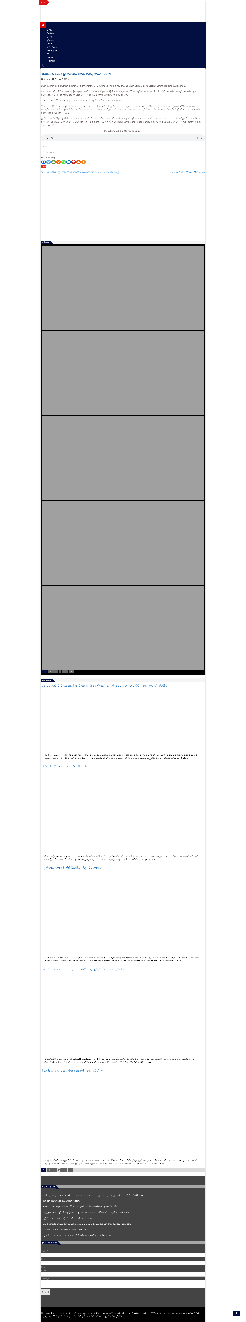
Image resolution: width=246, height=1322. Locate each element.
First (43, 1259)
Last (43, 1267)
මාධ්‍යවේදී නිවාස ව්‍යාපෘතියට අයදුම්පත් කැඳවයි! (66, 1229)
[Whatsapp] (63, 162)
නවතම (49, 30)
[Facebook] (43, 162)
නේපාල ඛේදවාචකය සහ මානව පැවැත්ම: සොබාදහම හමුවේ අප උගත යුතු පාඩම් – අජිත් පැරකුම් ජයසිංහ (105, 685)
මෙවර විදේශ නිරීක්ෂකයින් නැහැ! (188, 172)
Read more (185, 758)
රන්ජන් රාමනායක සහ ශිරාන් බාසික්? (64, 766)
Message (46, 1278)
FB (48, 54)
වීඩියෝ (50, 44)
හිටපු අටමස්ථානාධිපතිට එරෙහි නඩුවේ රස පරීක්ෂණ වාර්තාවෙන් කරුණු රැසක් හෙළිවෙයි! (87, 1224)
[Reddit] (78, 162)
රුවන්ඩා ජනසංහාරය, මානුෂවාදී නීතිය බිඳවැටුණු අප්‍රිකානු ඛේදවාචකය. (84, 969)
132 (64, 671)
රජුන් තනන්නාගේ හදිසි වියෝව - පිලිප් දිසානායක (71, 867)
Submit (45, 1292)
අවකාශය (50, 40)
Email (44, 1270)
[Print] (58, 162)
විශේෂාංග (50, 33)
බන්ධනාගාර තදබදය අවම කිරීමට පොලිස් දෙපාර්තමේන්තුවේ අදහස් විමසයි (80, 1206)
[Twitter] (48, 162)
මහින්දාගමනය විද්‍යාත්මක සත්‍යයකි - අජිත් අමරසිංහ (73, 1070)
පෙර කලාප (51, 51)
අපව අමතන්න (52, 47)
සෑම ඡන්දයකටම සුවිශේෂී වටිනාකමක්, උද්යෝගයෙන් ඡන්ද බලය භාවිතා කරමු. (80, 172)
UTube (50, 58)
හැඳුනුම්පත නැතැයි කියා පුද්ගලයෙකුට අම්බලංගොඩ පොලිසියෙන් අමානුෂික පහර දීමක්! (86, 1212)
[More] (83, 162)
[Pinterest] (73, 162)
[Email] (53, 162)
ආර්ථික (49, 37)
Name (44, 1251)
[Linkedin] (68, 162)
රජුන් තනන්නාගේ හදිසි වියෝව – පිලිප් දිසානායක (67, 1218)
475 (63, 1170)
